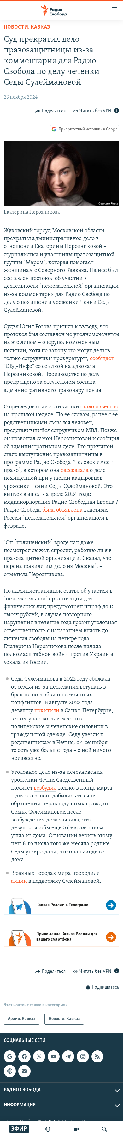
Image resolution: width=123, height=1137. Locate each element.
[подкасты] (47, 1129)
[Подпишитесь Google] (10, 1056)
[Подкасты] (10, 1071)
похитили (46, 711)
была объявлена (62, 510)
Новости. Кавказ (27, 27)
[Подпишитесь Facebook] (24, 1056)
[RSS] (97, 1056)
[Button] (50, 111)
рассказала (75, 470)
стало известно (99, 407)
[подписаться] (24, 1071)
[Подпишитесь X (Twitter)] (39, 1056)
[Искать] (104, 1129)
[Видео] (76, 1129)
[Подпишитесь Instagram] (83, 1056)
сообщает (102, 359)
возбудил (45, 788)
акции (19, 881)
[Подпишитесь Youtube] (54, 1056)
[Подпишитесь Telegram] (68, 1056)
